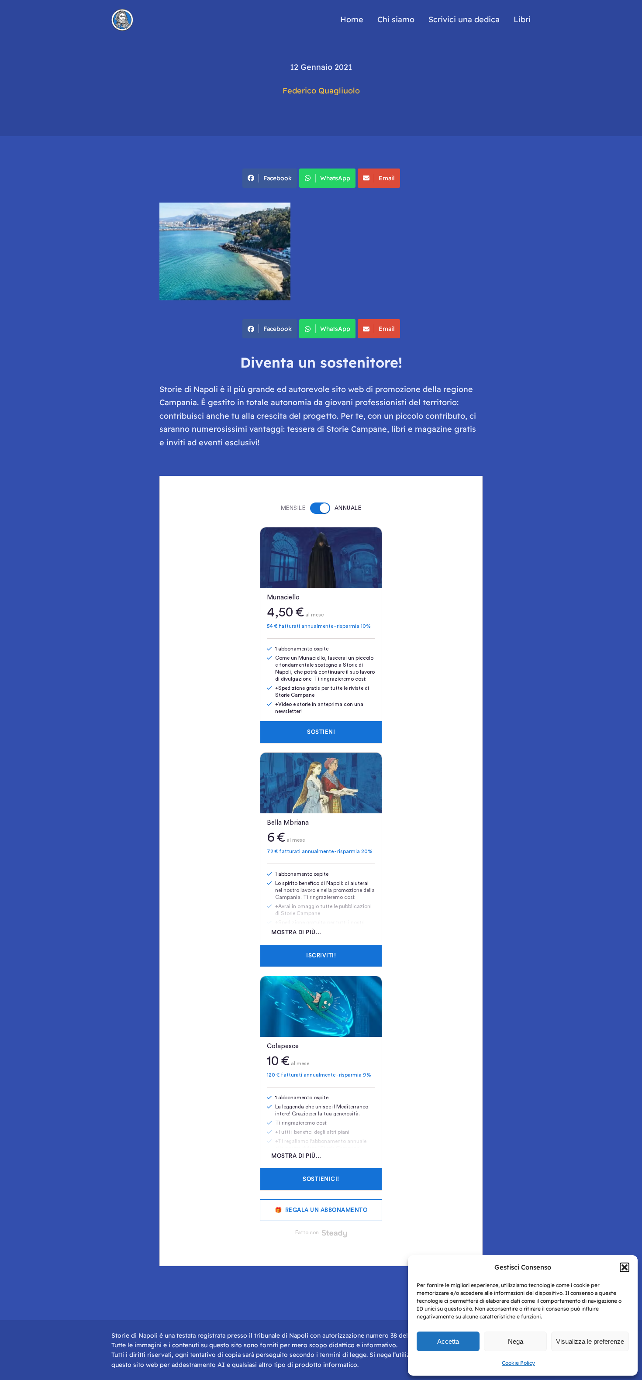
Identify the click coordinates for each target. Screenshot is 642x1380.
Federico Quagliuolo (321, 91)
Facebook (277, 178)
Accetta (448, 1341)
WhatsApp (335, 178)
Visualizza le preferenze (590, 1341)
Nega (515, 1341)
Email (387, 178)
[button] (624, 1267)
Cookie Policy (518, 1362)
